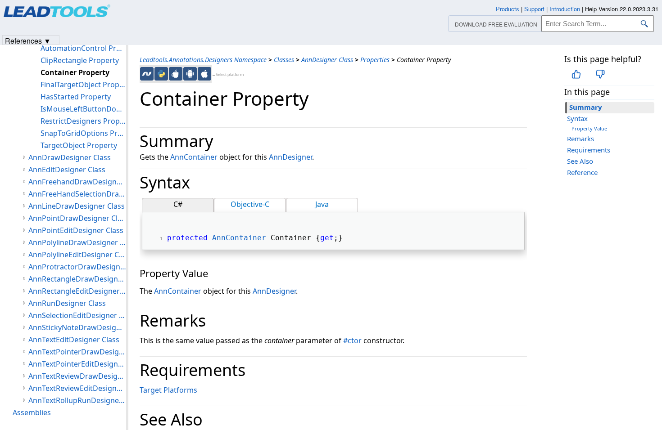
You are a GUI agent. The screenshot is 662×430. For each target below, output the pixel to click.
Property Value (589, 128)
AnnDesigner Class (327, 59)
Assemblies (32, 412)
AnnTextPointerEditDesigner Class (77, 364)
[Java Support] (175, 74)
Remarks (580, 138)
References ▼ (28, 40)
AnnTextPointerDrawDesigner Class (77, 352)
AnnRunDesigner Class (67, 303)
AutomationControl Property (83, 48)
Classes (284, 59)
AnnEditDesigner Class (66, 170)
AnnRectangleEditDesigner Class (77, 291)
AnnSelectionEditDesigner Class (77, 315)
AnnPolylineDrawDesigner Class (77, 242)
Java (322, 204)
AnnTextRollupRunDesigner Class (77, 400)
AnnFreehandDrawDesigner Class (77, 182)
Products (507, 8)
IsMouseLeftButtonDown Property (83, 109)
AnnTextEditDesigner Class (73, 340)
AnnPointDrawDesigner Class (77, 218)
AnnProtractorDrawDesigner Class (77, 267)
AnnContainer (194, 157)
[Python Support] (161, 74)
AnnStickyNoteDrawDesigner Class (77, 327)
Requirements (588, 149)
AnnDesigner (290, 157)
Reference (582, 172)
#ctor (352, 340)
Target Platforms (168, 390)
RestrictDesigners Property (83, 121)
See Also (580, 161)
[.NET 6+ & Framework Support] (147, 74)
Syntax (577, 118)
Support (534, 8)
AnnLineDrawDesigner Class (76, 206)
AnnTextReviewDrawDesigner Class (77, 376)
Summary (585, 107)
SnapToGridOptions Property (83, 133)
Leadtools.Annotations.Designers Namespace (203, 59)
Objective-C (250, 204)
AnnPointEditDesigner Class (75, 230)
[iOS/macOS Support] (204, 74)
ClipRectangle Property (80, 60)
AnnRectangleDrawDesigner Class (77, 279)
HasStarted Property (76, 97)
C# (177, 204)
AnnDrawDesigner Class (69, 157)
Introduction (564, 8)
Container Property (75, 72)
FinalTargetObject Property (83, 85)
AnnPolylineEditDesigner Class (77, 255)
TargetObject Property (79, 145)
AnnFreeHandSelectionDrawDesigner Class (77, 194)
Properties (375, 59)
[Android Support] (190, 74)
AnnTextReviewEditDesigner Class (77, 388)
